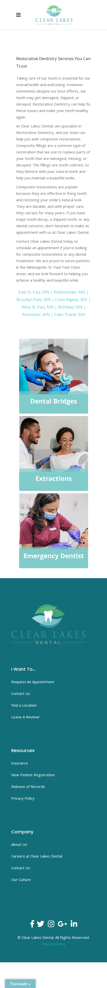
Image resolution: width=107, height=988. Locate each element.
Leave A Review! (25, 716)
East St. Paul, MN (33, 292)
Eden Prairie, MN (69, 314)
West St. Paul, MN (37, 307)
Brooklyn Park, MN (33, 299)
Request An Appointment (32, 681)
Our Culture (21, 879)
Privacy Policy (23, 798)
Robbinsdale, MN (69, 292)
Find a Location (24, 705)
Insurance (19, 763)
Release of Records (28, 786)
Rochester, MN (36, 314)
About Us (19, 844)
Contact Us (20, 693)
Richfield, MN (70, 307)
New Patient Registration (33, 774)
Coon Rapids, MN (71, 299)
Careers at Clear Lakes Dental (36, 856)
